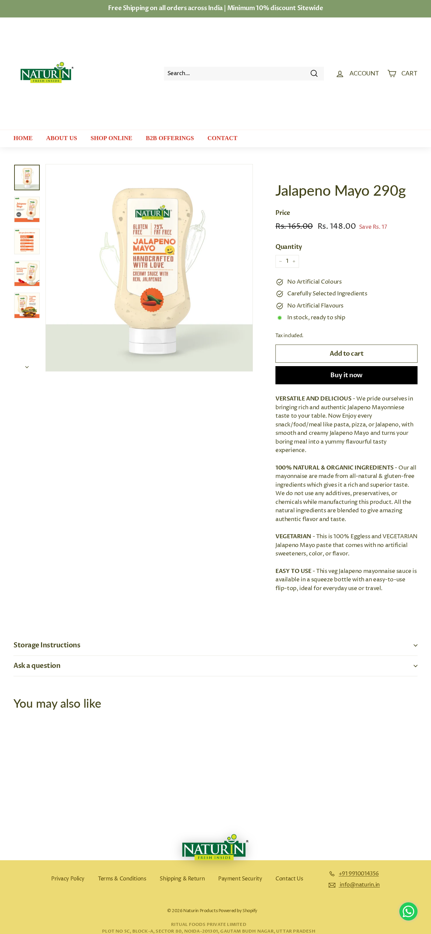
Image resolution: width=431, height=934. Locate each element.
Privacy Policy (68, 878)
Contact (222, 138)
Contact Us (289, 878)
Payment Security (240, 878)
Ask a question (36, 665)
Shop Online (111, 138)
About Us (61, 138)
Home (23, 138)
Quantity (288, 247)
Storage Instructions (46, 645)
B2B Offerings (170, 138)
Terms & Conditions (122, 878)
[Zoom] (149, 267)
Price (282, 213)
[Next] (26, 365)
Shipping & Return (182, 878)
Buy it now (346, 375)
